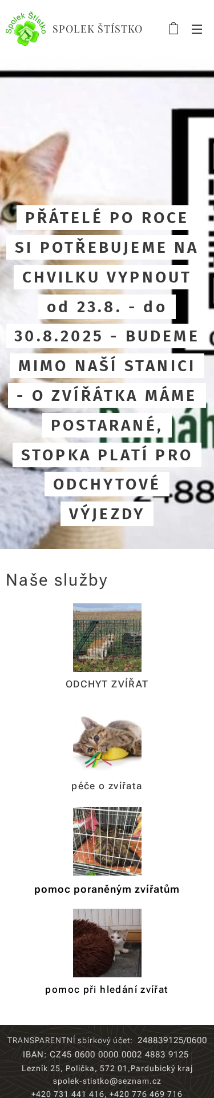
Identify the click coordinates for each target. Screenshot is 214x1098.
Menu (196, 28)
